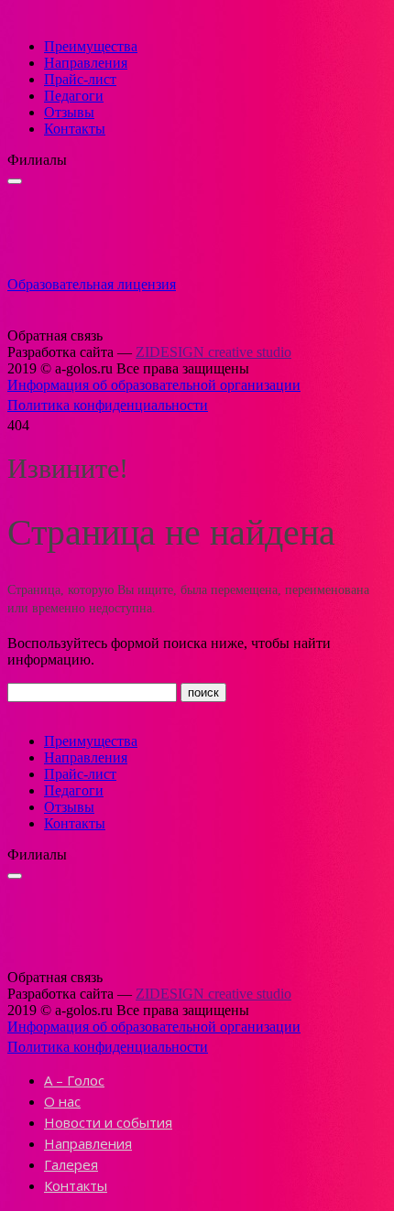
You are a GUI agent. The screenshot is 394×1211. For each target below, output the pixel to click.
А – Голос (74, 1080)
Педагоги (74, 95)
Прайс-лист (80, 79)
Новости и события (108, 1122)
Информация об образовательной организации (154, 385)
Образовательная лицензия (91, 284)
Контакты (74, 128)
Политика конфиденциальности (107, 405)
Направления (85, 62)
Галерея (71, 1164)
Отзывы (69, 112)
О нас (62, 1101)
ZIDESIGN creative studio (213, 352)
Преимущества (90, 46)
